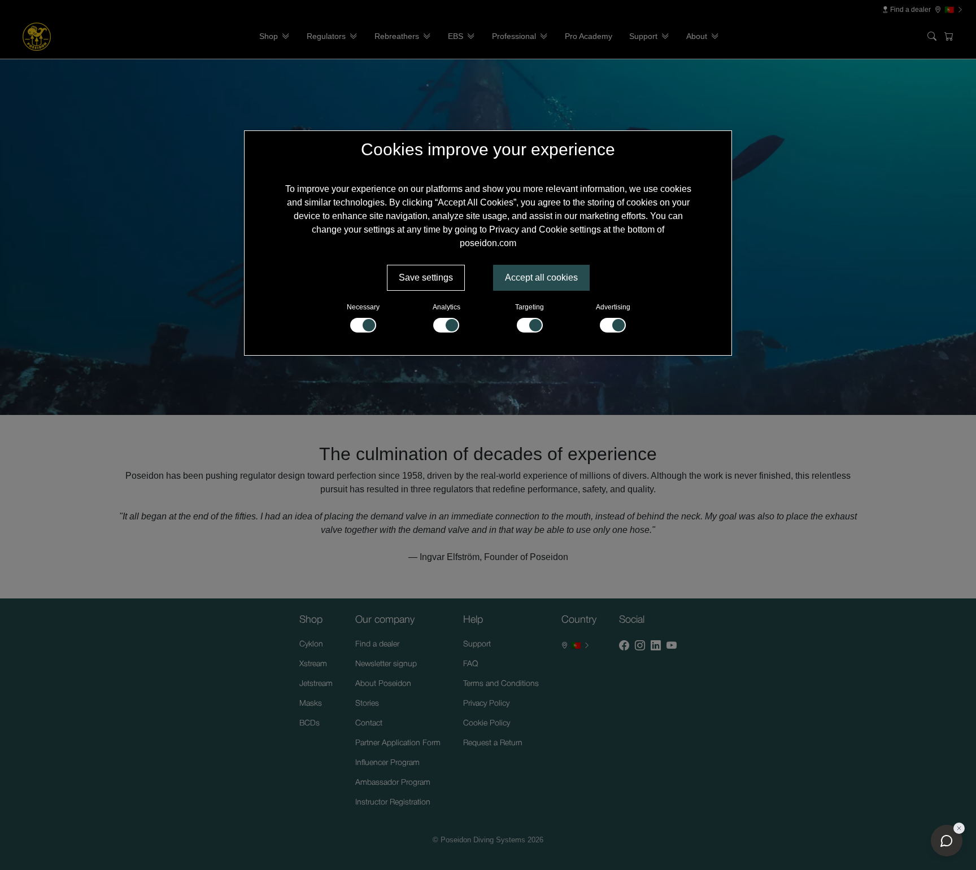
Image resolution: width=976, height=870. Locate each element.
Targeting (529, 307)
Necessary (363, 307)
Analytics (446, 307)
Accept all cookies (541, 277)
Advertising (613, 307)
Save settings (426, 277)
